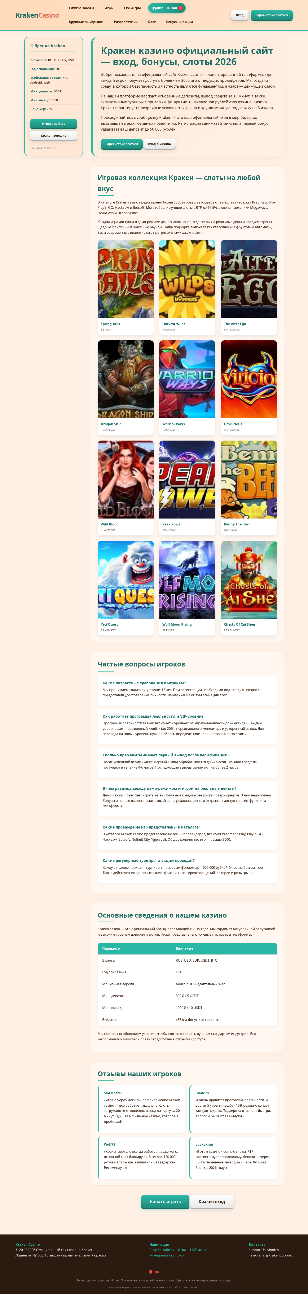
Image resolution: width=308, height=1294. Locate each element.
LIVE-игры (132, 8)
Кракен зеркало (53, 135)
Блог (152, 22)
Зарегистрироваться (271, 15)
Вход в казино (159, 144)
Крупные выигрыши (86, 22)
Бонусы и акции (179, 22)
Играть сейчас (53, 124)
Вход (240, 15)
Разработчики (126, 22)
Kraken (37, 14)
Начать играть (165, 1201)
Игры (109, 8)
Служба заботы (81, 8)
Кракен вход (212, 1201)
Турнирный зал (166, 8)
